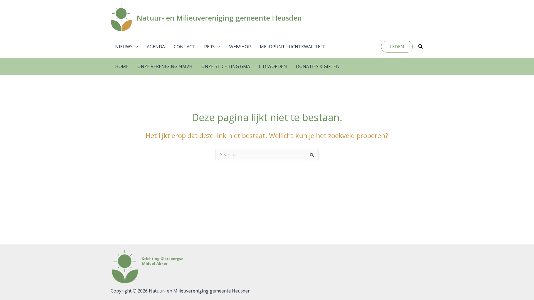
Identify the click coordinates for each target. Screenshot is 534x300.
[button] (135, 47)
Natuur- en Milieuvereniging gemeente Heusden (219, 18)
